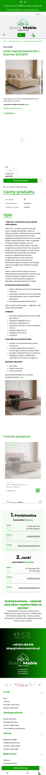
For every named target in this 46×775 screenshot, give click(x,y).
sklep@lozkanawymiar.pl (23, 648)
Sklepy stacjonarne (11, 708)
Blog (5, 698)
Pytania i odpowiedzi (11, 746)
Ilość (6, 167)
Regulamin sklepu (10, 739)
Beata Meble (8, 47)
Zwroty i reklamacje (11, 725)
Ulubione (6, 760)
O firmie (6, 701)
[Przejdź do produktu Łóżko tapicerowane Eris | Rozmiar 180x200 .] (23, 460)
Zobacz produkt (38, 490)
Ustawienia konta (10, 763)
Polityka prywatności (11, 743)
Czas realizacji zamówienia (14, 728)
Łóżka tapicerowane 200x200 (33, 41)
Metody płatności (10, 722)
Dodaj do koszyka (20, 181)
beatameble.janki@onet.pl (29, 588)
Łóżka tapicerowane (14, 41)
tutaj (27, 104)
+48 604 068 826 (33, 536)
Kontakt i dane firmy (11, 705)
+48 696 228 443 (33, 578)
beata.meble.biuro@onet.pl (29, 546)
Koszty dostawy (9, 719)
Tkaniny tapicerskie (11, 749)
